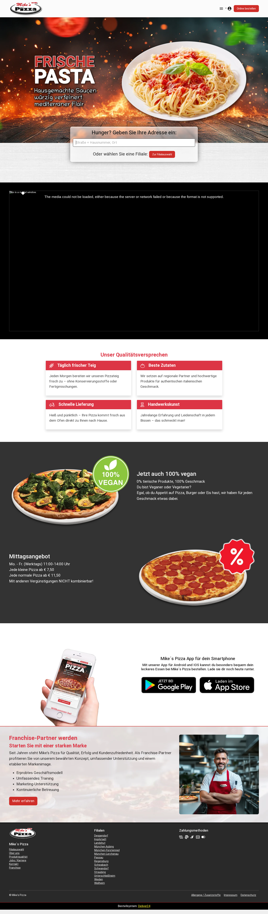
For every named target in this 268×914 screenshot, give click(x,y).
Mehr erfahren (23, 801)
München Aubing (104, 846)
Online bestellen (246, 8)
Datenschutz (248, 895)
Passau (98, 857)
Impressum (230, 895)
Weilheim (99, 883)
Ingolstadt (100, 839)
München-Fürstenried (107, 850)
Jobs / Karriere (17, 860)
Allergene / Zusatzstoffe (206, 895)
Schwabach (101, 864)
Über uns (14, 853)
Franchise (15, 867)
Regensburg (101, 861)
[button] (222, 8)
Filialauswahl (16, 849)
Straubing (100, 872)
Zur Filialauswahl (162, 154)
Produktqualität (18, 856)
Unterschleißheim (104, 875)
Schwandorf (101, 868)
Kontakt (13, 864)
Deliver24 (144, 906)
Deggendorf (101, 835)
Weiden (98, 879)
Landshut (99, 842)
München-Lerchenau (106, 853)
